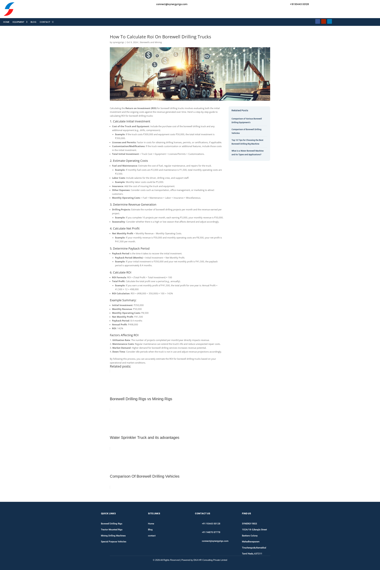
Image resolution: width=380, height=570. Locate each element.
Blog (150, 529)
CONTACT (45, 22)
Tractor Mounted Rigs (111, 529)
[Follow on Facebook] (317, 21)
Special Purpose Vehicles (113, 541)
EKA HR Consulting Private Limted (210, 560)
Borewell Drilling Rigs (111, 523)
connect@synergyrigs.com (171, 4)
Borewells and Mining (151, 42)
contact (152, 535)
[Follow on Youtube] (323, 21)
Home (151, 523)
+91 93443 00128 (299, 4)
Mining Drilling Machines (113, 535)
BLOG (33, 22)
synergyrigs (118, 42)
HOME (6, 22)
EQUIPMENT (18, 22)
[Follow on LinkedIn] (329, 21)
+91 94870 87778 (211, 532)
